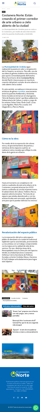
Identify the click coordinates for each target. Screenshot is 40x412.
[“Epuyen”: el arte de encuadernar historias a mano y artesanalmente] (7, 332)
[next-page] (6, 339)
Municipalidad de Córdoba (10, 300)
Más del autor (28, 306)
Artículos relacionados (12, 306)
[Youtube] (26, 397)
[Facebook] (13, 397)
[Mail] (22, 397)
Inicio (3, 8)
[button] (36, 408)
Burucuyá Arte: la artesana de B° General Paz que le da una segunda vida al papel (25, 323)
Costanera (25, 298)
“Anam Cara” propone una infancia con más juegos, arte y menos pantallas (25, 313)
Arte (8, 8)
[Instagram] (18, 397)
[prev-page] (3, 339)
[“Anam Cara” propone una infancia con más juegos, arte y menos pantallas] (7, 313)
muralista (21, 91)
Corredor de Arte (15, 298)
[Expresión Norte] (20, 3)
